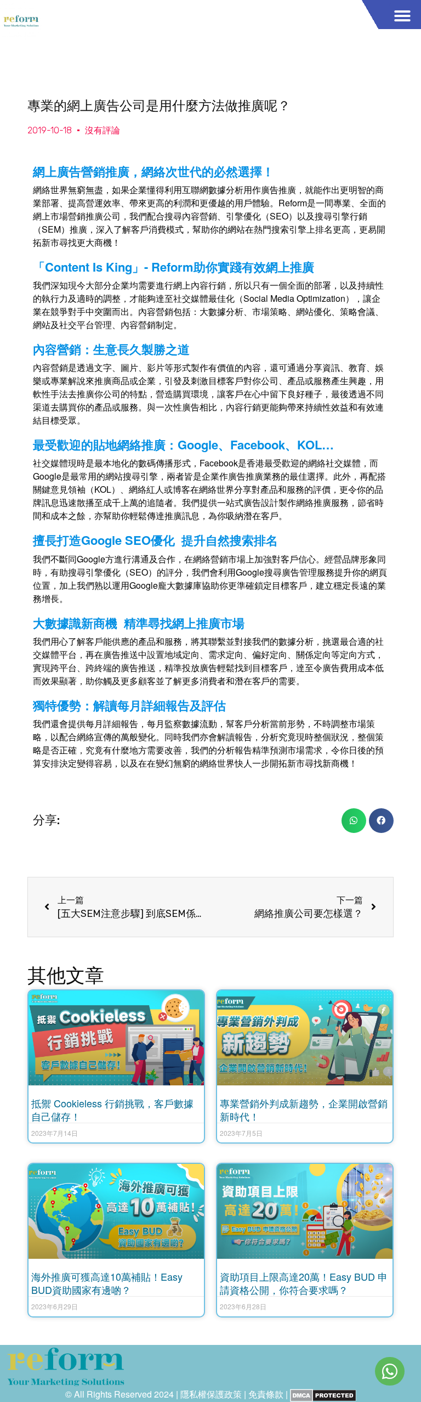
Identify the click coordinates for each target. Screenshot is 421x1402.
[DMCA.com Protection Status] (323, 1394)
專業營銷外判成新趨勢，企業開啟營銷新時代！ (304, 1109)
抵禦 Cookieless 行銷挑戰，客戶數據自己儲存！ (112, 1109)
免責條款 (265, 1394)
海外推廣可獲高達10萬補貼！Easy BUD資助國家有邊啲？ (107, 1283)
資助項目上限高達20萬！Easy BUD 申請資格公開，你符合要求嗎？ (304, 1283)
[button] (402, 16)
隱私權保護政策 (211, 1394)
